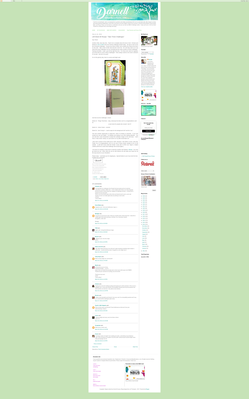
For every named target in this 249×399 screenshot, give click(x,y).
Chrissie (97, 186)
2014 (144, 220)
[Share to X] (103, 177)
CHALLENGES (121, 30)
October (144, 230)
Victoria (97, 284)
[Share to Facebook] (104, 177)
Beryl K (97, 236)
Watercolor (106, 178)
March (143, 244)
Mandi (96, 265)
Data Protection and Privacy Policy (134, 30)
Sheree (130, 149)
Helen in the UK (99, 246)
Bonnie (97, 295)
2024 (144, 200)
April (143, 242)
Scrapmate (97, 325)
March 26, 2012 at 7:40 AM (101, 260)
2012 (144, 224)
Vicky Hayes (98, 256)
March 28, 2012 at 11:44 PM (101, 329)
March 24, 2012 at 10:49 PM (101, 200)
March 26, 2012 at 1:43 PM (101, 279)
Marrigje (97, 213)
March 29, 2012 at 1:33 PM (101, 340)
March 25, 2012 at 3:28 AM (101, 232)
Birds (97, 178)
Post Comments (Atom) (103, 349)
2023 (144, 202)
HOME (93, 30)
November (144, 228)
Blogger (147, 389)
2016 (144, 216)
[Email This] (100, 177)
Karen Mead (98, 205)
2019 (144, 210)
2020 (144, 208)
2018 (144, 212)
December (144, 226)
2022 (144, 204)
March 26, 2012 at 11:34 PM (101, 290)
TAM (96, 228)
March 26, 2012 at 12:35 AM (101, 252)
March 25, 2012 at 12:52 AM (101, 209)
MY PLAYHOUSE (101, 30)
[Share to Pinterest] (105, 177)
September (145, 232)
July (143, 236)
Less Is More (100, 44)
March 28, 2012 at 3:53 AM (101, 310)
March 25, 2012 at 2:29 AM (101, 223)
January (144, 248)
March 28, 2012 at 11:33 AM (101, 320)
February (144, 246)
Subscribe (148, 131)
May (143, 240)
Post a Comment (97, 343)
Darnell (150, 59)
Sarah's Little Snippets (100, 305)
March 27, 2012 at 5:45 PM (101, 300)
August (144, 234)
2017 (144, 214)
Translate (151, 54)
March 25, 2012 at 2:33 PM (101, 242)
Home (115, 346)
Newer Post (95, 346)
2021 (144, 206)
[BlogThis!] (102, 177)
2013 (144, 222)
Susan (96, 333)
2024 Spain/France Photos (148, 156)
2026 (144, 196)
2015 (144, 218)
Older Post (135, 346)
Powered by (145, 134)
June (143, 238)
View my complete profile (147, 86)
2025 (144, 198)
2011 (144, 250)
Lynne (96, 315)
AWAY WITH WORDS (111, 30)
